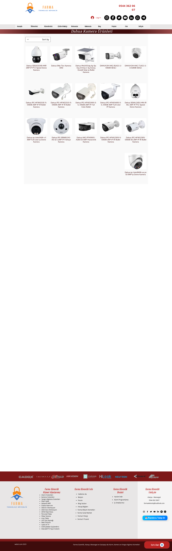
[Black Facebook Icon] (147, 512)
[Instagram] (106, 17)
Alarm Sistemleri (47, 495)
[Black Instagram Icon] (144, 512)
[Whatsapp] (137, 17)
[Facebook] (112, 17)
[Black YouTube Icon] (154, 512)
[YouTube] (125, 17)
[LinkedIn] (131, 17)
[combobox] (38, 39)
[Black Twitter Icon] (151, 512)
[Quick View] (135, 54)
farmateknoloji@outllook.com (154, 503)
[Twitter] (119, 17)
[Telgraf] (143, 17)
